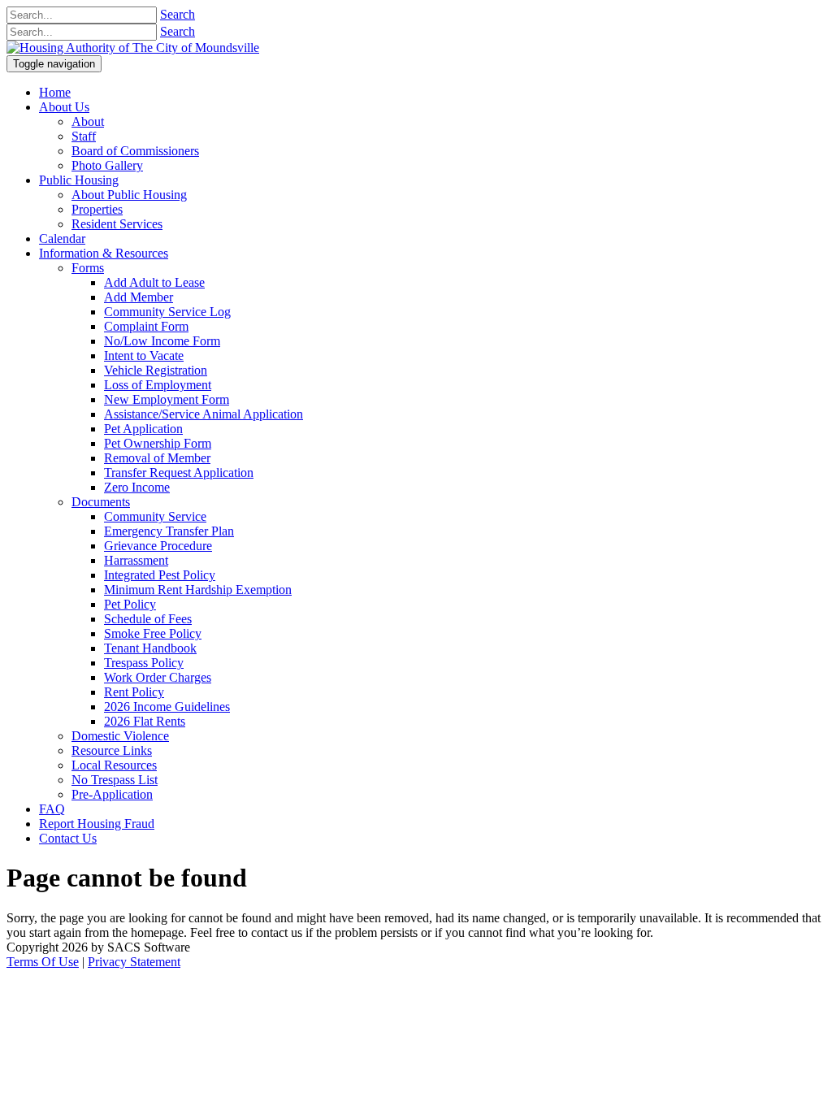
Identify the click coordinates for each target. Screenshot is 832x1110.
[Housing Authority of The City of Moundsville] (132, 47)
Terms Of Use (42, 962)
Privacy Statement (134, 962)
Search (177, 14)
